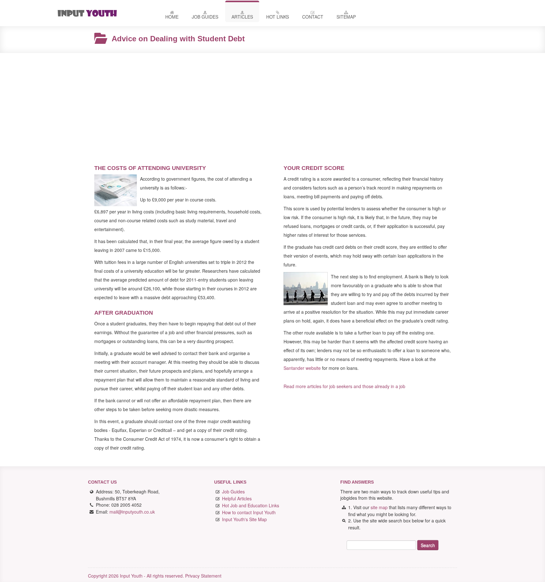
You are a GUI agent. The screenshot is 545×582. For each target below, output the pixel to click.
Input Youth (102, 13)
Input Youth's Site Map (244, 519)
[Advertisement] (272, 103)
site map (379, 507)
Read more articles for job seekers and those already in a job (344, 386)
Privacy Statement (203, 576)
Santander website (302, 368)
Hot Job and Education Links (250, 505)
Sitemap (346, 17)
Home (172, 17)
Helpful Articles (237, 498)
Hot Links (277, 17)
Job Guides (205, 17)
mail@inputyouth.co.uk (132, 512)
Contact (312, 17)
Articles (242, 17)
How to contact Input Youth (249, 512)
